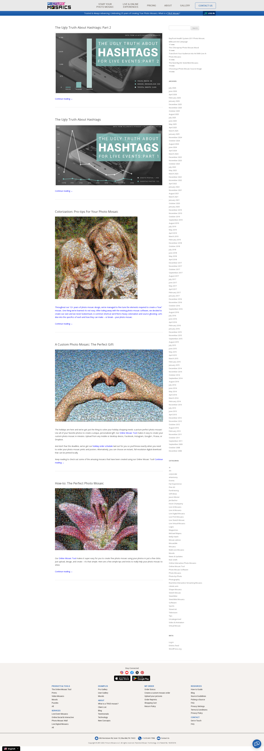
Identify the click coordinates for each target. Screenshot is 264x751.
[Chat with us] (256, 743)
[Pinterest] (142, 672)
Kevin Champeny (176, 503)
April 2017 (173, 289)
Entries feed (174, 645)
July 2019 (172, 226)
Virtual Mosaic (175, 626)
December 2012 (175, 418)
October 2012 (174, 424)
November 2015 (175, 335)
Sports (171, 606)
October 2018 (174, 246)
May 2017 (173, 286)
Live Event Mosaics (60, 714)
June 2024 (173, 147)
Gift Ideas (173, 494)
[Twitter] (137, 672)
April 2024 (173, 150)
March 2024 (173, 154)
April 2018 (173, 259)
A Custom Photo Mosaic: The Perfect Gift (84, 344)
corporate (173, 474)
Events (171, 480)
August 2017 (174, 276)
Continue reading (64, 98)
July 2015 (172, 345)
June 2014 (173, 388)
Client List (102, 707)
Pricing (151, 5)
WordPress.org (175, 649)
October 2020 (174, 203)
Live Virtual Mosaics (177, 523)
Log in (171, 642)
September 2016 (175, 309)
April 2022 (173, 183)
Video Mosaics (58, 696)
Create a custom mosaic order (157, 692)
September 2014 (175, 378)
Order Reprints (151, 699)
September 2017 (175, 272)
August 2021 (174, 193)
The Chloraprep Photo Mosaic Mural (184, 47)
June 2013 (173, 411)
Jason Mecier (174, 497)
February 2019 (175, 239)
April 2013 (173, 414)
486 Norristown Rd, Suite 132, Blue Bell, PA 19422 (117, 738)
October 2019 (174, 216)
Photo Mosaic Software (178, 569)
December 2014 (175, 368)
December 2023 (175, 157)
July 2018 (172, 249)
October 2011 (174, 437)
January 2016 (174, 329)
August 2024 (174, 144)
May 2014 (173, 391)
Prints (54, 692)
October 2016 (174, 305)
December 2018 (175, 243)
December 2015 (175, 332)
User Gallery (103, 692)
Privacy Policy (197, 713)
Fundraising (174, 490)
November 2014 (175, 371)
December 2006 (175, 451)
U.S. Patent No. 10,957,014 (166, 743)
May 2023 (173, 170)
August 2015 (174, 342)
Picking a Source (198, 699)
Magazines (173, 530)
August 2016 (174, 312)
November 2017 (175, 266)
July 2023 (172, 167)
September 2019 (175, 220)
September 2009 (175, 444)
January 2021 (174, 200)
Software (173, 602)
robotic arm (173, 586)
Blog (100, 710)
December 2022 (175, 177)
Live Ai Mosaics (175, 507)
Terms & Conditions (199, 709)
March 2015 (173, 358)
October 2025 (174, 111)
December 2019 (175, 210)
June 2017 (173, 282)
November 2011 (175, 434)
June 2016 (173, 319)
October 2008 (174, 447)
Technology (103, 717)
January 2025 (174, 134)
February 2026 (175, 98)
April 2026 (173, 94)
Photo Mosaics (175, 573)
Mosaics (172, 546)
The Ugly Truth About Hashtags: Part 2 (83, 27)
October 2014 (174, 375)
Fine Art (172, 487)
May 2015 (173, 352)
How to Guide (196, 689)
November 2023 (175, 160)
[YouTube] (127, 672)
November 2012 (175, 421)
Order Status (150, 689)
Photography (174, 579)
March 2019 (173, 236)
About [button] (168, 5)
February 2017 (175, 292)
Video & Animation (176, 622)
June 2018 (173, 253)
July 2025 (172, 117)
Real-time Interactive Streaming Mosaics (185, 583)
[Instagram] (121, 672)
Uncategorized (175, 619)
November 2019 (175, 213)
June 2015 (173, 348)
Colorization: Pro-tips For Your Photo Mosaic (86, 211)
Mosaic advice (175, 540)
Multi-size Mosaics (176, 550)
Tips (170, 616)
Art (170, 470)
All (53, 706)
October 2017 (174, 269)
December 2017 (175, 263)
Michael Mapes (175, 533)
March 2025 (173, 131)
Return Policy (150, 706)
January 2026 (174, 101)
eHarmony (173, 477)
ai (169, 467)
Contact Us (205, 5)
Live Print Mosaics (176, 517)
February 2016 (175, 325)
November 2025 (175, 107)
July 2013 (172, 408)
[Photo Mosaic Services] (59, 5)
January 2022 (174, 187)
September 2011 (175, 441)
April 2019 (173, 233)
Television (173, 612)
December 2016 (175, 299)
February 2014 (175, 401)
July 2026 (172, 88)
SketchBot (173, 596)
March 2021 (173, 197)
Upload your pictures (153, 696)
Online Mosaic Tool (128, 433)
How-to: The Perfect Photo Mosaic (79, 483)
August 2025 (174, 114)
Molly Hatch (173, 536)
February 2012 (175, 431)
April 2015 (173, 355)
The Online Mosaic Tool (61, 689)
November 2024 (175, 137)
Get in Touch (196, 720)
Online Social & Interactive (63, 717)
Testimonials (103, 714)
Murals (172, 553)
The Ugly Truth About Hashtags (78, 119)
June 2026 (173, 91)
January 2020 (174, 206)
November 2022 (175, 180)
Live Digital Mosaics (177, 513)
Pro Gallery (102, 689)
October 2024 (174, 140)
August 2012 (174, 428)
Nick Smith (173, 560)
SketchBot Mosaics (177, 599)
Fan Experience (175, 484)
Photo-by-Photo (175, 576)
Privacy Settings (198, 706)
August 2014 (174, 381)
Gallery (185, 5)
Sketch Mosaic (175, 593)
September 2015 (175, 338)
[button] (105, 5)
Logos (171, 527)
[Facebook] (132, 672)
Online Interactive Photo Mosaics (182, 563)
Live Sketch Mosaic (177, 520)
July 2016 (172, 315)
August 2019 (174, 223)
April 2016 (173, 322)
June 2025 (173, 121)
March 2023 (173, 173)
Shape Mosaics (175, 589)
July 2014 (172, 385)
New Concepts (104, 720)
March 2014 (173, 398)
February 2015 (175, 362)
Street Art (173, 609)
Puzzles (55, 703)
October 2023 (174, 164)
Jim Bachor (173, 500)
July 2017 (172, 279)
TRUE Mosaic (173, 13)
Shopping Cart (151, 703)
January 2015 (174, 365)
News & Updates (176, 556)
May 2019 (173, 230)
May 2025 (173, 124)
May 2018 (173, 256)
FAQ (192, 703)
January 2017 (174, 296)
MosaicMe (173, 543)
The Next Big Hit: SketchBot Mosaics (183, 63)
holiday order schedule (103, 446)
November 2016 (175, 302)
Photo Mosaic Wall (60, 720)
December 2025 (175, 104)
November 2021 (175, 190)
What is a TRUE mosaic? (108, 703)
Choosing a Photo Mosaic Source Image (185, 69)
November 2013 (175, 404)
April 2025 (173, 127)
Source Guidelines (198, 696)
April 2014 (173, 395)
